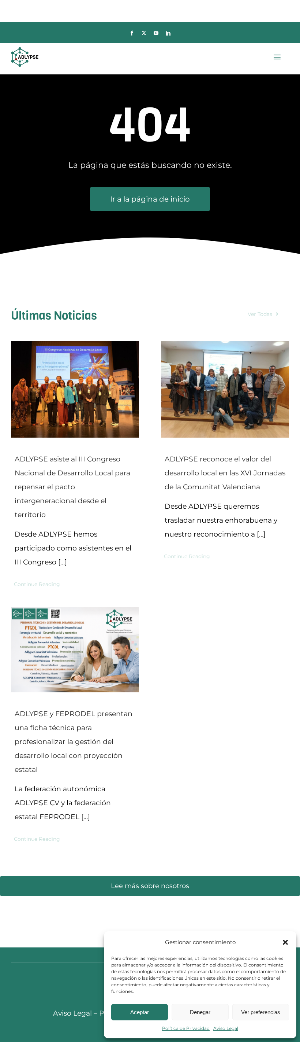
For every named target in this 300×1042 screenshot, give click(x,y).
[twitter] (144, 33)
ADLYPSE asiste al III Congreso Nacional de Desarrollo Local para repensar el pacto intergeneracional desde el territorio (72, 487)
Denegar (200, 1012)
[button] (285, 942)
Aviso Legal (225, 1028)
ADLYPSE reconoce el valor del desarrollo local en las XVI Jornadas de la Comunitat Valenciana (225, 473)
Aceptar (139, 1012)
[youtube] (156, 33)
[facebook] (132, 33)
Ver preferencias (260, 1012)
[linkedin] (168, 33)
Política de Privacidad (186, 1028)
